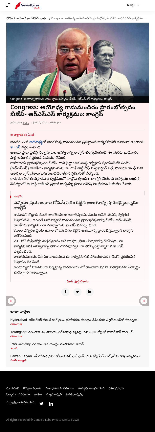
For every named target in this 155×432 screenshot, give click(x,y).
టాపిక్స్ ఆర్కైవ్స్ (74, 395)
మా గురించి (12, 389)
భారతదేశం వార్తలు (37, 19)
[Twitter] (77, 292)
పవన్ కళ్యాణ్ (18, 361)
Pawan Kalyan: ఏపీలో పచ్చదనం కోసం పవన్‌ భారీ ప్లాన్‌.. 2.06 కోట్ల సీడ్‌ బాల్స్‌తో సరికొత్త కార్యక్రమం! (75, 357)
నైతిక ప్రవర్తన (116, 389)
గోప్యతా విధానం (32, 389)
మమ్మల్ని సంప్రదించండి (91, 389)
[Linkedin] (90, 292)
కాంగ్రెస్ (15, 147)
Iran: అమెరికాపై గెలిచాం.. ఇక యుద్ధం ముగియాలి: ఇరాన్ (47, 344)
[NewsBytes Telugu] (27, 5)
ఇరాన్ (13, 349)
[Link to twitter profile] (41, 404)
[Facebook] (65, 292)
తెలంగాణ (16, 324)
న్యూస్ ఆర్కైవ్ (54, 395)
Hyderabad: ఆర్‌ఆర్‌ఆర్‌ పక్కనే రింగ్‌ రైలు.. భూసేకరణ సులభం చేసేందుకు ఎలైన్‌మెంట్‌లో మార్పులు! (74, 320)
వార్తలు (20, 19)
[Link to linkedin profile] (51, 404)
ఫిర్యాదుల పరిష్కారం (18, 395)
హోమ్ (9, 19)
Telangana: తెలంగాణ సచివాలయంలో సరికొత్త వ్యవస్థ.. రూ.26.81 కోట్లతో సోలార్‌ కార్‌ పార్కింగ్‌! (71, 332)
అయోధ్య (35, 142)
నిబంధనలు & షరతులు (60, 389)
